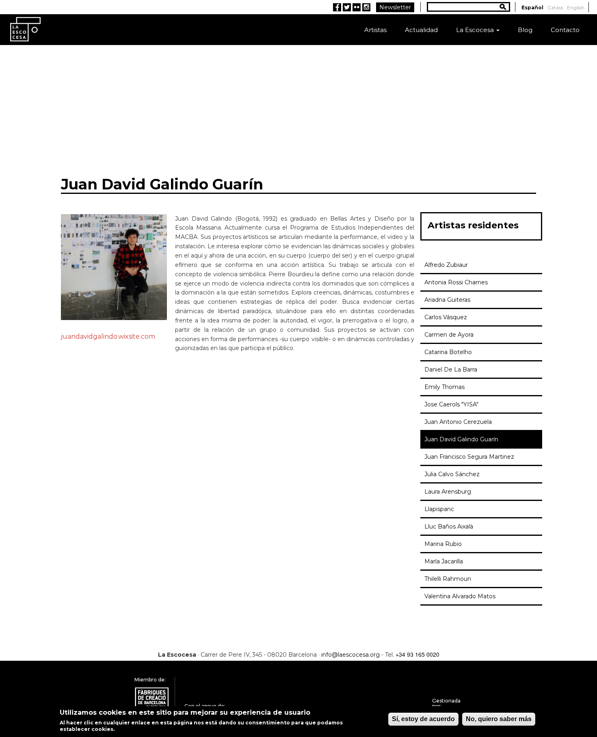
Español (532, 7)
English (575, 7)
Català (555, 7)
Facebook (337, 7)
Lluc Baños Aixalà (448, 526)
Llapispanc (439, 509)
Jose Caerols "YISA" (451, 404)
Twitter (347, 7)
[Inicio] (25, 28)
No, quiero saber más (499, 719)
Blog (525, 30)
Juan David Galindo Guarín (461, 439)
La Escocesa (475, 30)
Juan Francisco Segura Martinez (469, 456)
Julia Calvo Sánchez (452, 474)
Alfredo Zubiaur (446, 265)
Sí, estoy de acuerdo (423, 719)
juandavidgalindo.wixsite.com (108, 336)
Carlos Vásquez (445, 317)
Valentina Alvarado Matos (459, 596)
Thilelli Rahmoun (447, 578)
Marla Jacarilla (443, 561)
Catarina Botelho (448, 352)
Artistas (375, 30)
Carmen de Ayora (449, 334)
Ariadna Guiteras (447, 299)
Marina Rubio (443, 544)
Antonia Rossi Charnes (456, 282)
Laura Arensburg (447, 491)
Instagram (366, 7)
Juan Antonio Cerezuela (458, 421)
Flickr (357, 7)
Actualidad (421, 30)
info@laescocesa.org (350, 654)
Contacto (565, 30)
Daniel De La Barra (450, 369)
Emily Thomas (444, 387)
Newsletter (395, 7)
